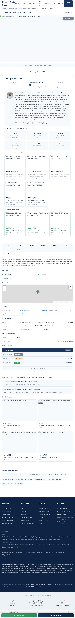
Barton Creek (6, 547)
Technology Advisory (45, 511)
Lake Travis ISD (20, 552)
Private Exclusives (8, 520)
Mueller (22, 545)
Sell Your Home (7, 508)
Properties (32, 3)
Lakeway (15, 537)
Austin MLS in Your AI (27, 523)
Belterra (44, 545)
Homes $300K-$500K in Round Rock (36, 475)
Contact (61, 3)
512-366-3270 (62, 508)
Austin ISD (5, 552)
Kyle (54, 539)
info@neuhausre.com (64, 511)
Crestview (58, 545)
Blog (54, 3)
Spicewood (42, 537)
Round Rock (22, 8)
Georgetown (62, 537)
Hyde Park (28, 545)
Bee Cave (9, 537)
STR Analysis (6, 514)
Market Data (25, 520)
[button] (37, 292)
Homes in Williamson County (24, 479)
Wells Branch (51, 545)
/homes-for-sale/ (36, 572)
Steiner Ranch (6, 545)
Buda (58, 539)
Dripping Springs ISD (61, 552)
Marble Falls (16, 539)
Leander (55, 537)
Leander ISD (39, 552)
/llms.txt (64, 572)
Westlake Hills (23, 537)
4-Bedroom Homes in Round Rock (13, 475)
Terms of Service (40, 584)
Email (45, 72)
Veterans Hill (45, 310)
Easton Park (65, 545)
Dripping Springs (33, 537)
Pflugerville (49, 539)
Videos (47, 3)
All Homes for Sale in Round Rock (58, 475)
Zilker (18, 547)
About (24, 3)
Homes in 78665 (8, 479)
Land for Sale (19, 483)
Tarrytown (13, 547)
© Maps (61, 302)
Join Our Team (43, 520)
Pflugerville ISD (6, 555)
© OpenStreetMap (68, 302)
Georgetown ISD (49, 552)
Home (17, 3)
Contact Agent (57, 615)
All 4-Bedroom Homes (55, 479)
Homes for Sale (12, 8)
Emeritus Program (44, 514)
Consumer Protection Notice (55, 584)
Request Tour (20, 615)
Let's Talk (68, 3)
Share (38, 72)
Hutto (71, 310)
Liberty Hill (24, 539)
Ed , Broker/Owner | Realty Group (31, 123)
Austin (4, 537)
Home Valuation (7, 523)
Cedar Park (49, 537)
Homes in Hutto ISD (40, 479)
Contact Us (68, 12)
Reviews (23, 514)
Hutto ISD (23, 310)
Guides (41, 517)
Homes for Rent (7, 483)
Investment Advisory (8, 511)
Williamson (70, 326)
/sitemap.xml (14, 570)
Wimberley (9, 539)
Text (31, 72)
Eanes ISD (12, 552)
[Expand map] (70, 287)
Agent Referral (43, 508)
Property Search (7, 517)
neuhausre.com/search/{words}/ (47, 570)
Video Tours (24, 511)
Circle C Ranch (36, 545)
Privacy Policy (30, 584)
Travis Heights (15, 545)
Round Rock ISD (30, 552)
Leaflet (55, 302)
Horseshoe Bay (32, 539)
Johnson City (41, 539)
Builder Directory (26, 517)
